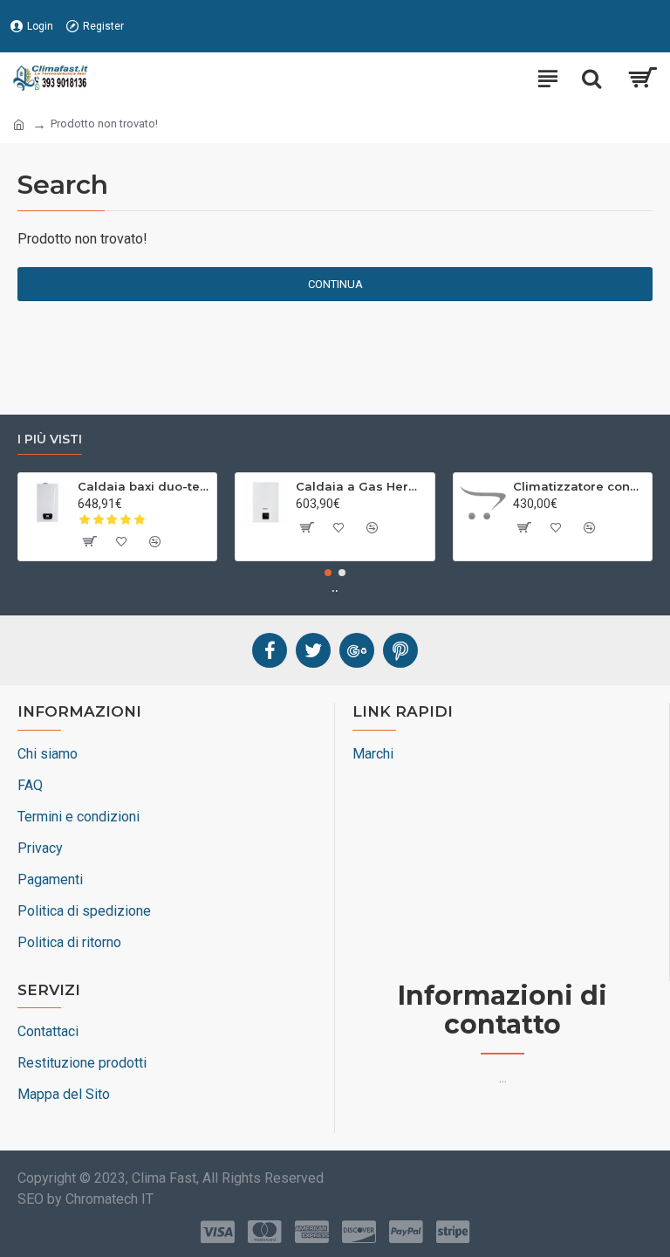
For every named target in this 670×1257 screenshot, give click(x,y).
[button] (328, 572)
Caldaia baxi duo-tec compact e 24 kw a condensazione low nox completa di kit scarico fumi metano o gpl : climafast (144, 486)
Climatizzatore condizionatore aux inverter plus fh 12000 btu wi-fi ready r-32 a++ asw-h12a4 (579, 486)
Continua (335, 284)
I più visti (49, 439)
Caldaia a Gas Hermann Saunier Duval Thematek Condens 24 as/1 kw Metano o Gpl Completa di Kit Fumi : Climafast (362, 486)
